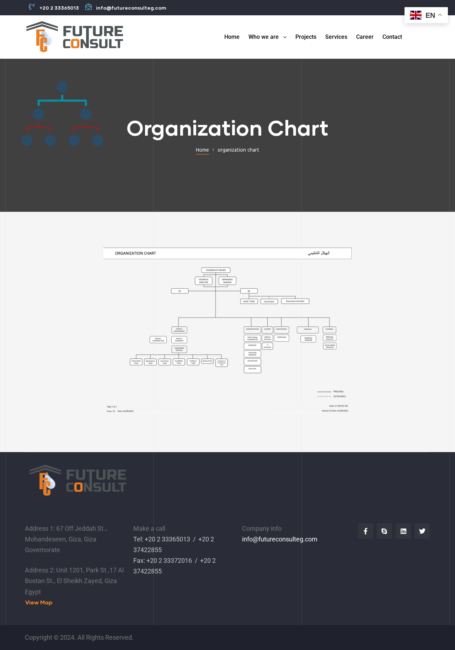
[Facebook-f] (365, 531)
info (247, 539)
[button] (39, 602)
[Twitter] (422, 531)
